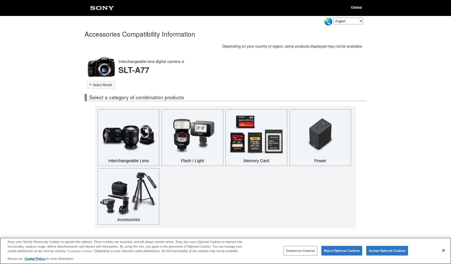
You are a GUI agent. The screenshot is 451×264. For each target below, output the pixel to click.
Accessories (128, 219)
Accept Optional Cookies (387, 251)
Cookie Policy (35, 258)
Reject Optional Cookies (342, 251)
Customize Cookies (300, 251)
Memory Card (256, 160)
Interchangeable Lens (128, 160)
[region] (225, 251)
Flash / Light (192, 160)
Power (320, 160)
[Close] (443, 250)
